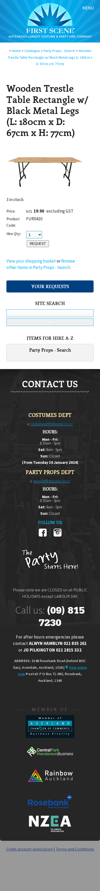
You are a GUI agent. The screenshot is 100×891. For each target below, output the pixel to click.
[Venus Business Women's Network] (50, 831)
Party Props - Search (59, 50)
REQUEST (38, 244)
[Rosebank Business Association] (50, 812)
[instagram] (57, 535)
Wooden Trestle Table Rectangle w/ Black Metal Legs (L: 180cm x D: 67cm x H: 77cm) (50, 57)
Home (16, 50)
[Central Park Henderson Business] (50, 762)
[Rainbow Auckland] (50, 786)
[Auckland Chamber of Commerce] (50, 737)
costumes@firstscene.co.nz (52, 424)
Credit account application (29, 849)
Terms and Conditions (75, 849)
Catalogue (32, 50)
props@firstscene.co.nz (51, 481)
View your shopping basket (31, 261)
